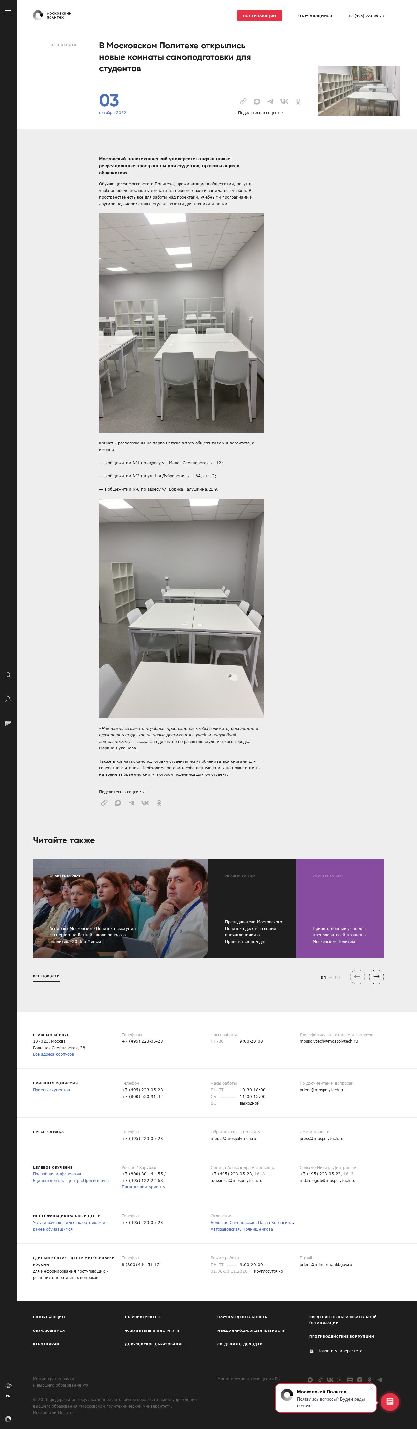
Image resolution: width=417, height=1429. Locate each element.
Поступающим (259, 16)
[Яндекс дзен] (359, 1379)
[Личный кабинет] (8, 698)
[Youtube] (340, 1379)
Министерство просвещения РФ (248, 1378)
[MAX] (310, 1379)
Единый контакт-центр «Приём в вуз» (71, 1180)
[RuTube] (350, 1379)
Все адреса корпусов (53, 1054)
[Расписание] (8, 723)
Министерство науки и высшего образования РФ (60, 1381)
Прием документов (51, 1089)
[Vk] (330, 1379)
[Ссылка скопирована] (243, 101)
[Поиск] (8, 674)
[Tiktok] (320, 1379)
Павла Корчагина (275, 1222)
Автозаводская (225, 1229)
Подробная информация (57, 1173)
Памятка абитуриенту (143, 1186)
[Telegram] (379, 1379)
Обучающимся (315, 16)
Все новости (63, 44)
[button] (376, 977)
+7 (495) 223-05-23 (366, 16)
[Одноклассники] (369, 1379)
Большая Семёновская (233, 1222)
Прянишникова (257, 1229)
